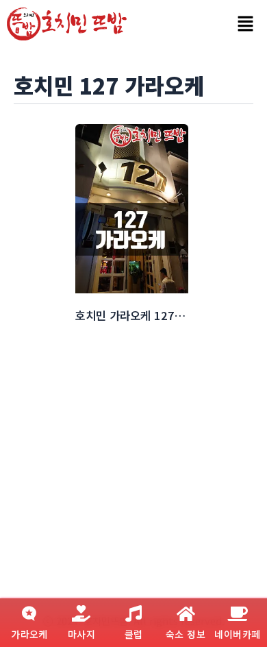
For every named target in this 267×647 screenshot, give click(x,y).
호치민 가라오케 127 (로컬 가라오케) (163, 315)
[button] (245, 24)
